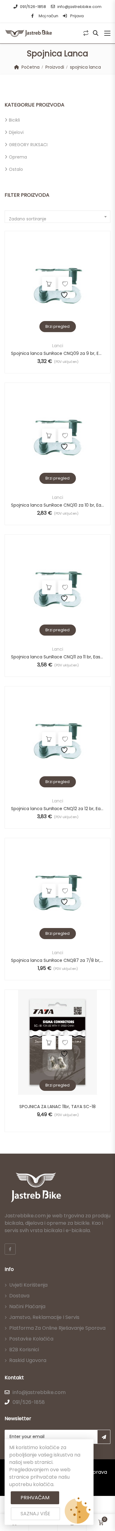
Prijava (76, 16)
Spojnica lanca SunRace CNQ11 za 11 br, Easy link (57, 657)
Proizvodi (54, 67)
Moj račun (48, 16)
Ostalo (16, 169)
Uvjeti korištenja (28, 1284)
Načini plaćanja (27, 1306)
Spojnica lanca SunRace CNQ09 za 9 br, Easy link (57, 353)
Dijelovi (16, 132)
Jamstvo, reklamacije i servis (44, 1317)
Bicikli (14, 120)
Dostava (19, 1295)
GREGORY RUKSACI (28, 145)
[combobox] (57, 217)
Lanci (57, 345)
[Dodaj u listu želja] (65, 284)
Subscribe (103, 1437)
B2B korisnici (24, 1349)
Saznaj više (35, 1513)
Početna (30, 67)
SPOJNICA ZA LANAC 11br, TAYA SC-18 (57, 1106)
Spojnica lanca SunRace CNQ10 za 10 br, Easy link (57, 505)
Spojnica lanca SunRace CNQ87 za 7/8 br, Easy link (57, 960)
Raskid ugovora (27, 1360)
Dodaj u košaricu (49, 284)
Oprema (18, 157)
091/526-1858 (33, 7)
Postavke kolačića (31, 1338)
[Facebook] (10, 1249)
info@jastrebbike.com (79, 7)
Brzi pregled (57, 326)
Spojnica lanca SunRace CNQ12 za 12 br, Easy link (57, 809)
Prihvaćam (35, 1497)
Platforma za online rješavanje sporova (57, 1328)
